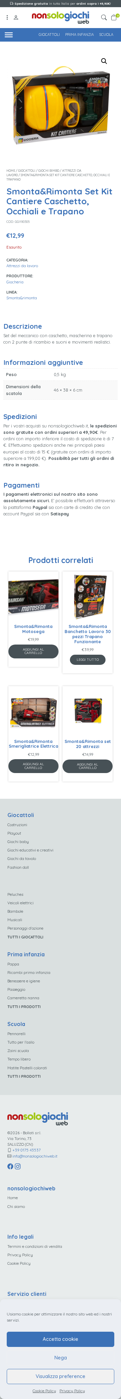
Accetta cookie (60, 1339)
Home (10, 170)
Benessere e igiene (23, 980)
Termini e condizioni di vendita (34, 1246)
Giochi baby (18, 841)
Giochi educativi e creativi (30, 850)
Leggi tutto (88, 659)
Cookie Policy (44, 1390)
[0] (114, 17)
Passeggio (16, 989)
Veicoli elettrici (20, 902)
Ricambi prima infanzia (28, 972)
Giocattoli (49, 34)
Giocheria (15, 281)
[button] (105, 17)
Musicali (14, 919)
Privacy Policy (72, 1390)
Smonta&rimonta (21, 297)
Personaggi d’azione (25, 928)
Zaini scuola (18, 1050)
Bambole (15, 911)
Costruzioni (17, 824)
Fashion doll (18, 867)
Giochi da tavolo (21, 858)
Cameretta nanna (23, 997)
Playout (14, 833)
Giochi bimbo (48, 170)
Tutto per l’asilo (20, 1042)
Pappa (13, 963)
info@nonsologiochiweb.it (34, 1156)
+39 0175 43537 (26, 1149)
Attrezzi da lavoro (22, 265)
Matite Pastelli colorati (27, 1067)
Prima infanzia (79, 34)
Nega (60, 1357)
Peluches (15, 894)
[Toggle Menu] (9, 34)
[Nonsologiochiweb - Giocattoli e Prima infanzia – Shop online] (60, 17)
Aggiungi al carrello (33, 651)
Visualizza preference (60, 1376)
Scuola (106, 34)
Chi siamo (16, 1206)
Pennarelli (16, 1033)
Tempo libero (19, 1059)
